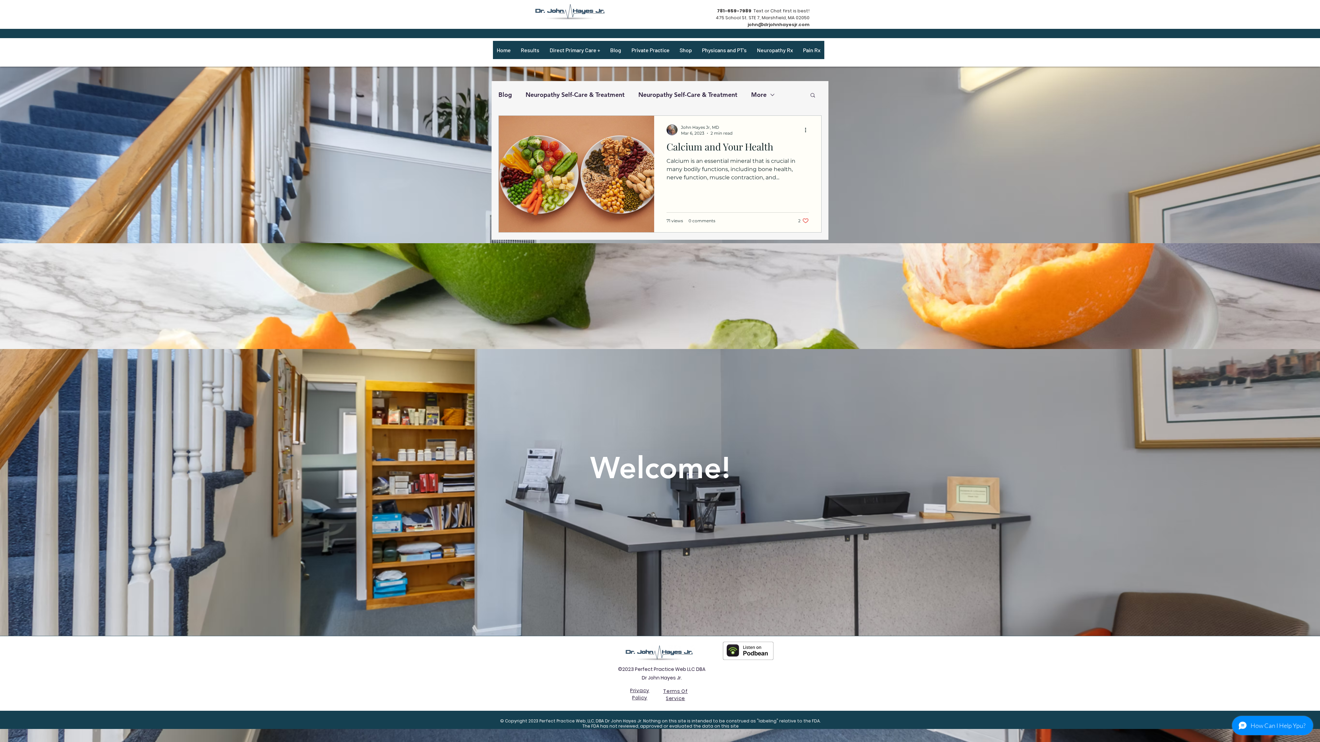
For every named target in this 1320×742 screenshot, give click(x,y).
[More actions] (808, 130)
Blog (505, 95)
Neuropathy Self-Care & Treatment (575, 95)
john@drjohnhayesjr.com (779, 24)
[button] (813, 95)
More (759, 95)
